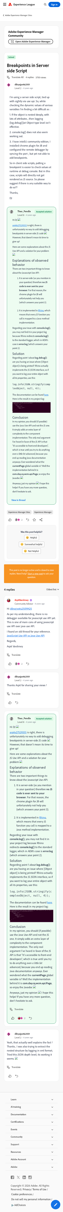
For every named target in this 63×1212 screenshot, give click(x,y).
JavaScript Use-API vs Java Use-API (26, 635)
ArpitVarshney (22, 600)
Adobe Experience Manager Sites (18, 15)
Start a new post (35, 573)
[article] (31, 632)
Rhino (41, 310)
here (46, 394)
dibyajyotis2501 (22, 84)
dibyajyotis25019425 (21, 608)
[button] (18, 77)
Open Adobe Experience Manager (32, 41)
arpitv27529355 (19, 225)
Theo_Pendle (24, 211)
